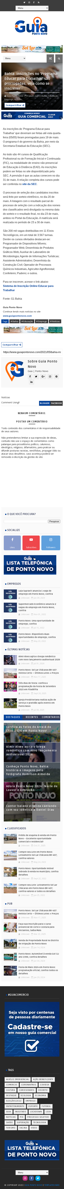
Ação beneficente (43, 1079)
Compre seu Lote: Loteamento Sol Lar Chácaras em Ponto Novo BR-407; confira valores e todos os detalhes (38, 888)
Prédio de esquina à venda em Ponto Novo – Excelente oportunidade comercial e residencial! (37, 838)
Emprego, (9, 99)
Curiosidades (26, 1090)
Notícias (11, 1117)
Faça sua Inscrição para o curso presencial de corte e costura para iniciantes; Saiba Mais (36, 927)
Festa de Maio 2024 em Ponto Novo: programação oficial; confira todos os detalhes (38, 970)
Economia (40, 1095)
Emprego (31, 1101)
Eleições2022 (14, 1101)
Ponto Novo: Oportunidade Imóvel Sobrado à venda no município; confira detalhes (38, 871)
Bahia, (45, 95)
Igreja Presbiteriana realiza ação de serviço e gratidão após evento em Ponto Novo (37, 703)
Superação (23, 1122)
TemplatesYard (51, 1185)
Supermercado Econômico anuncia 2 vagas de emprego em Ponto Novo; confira (37, 607)
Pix (21, 1117)
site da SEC (29, 184)
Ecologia (26, 1095)
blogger (44, 403)
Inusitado (20, 1111)
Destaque (11, 1095)
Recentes (32, 717)
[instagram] (29, 2)
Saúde (9, 1122)
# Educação (27, 321)
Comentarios (51, 717)
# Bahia (14, 321)
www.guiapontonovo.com (17, 315)
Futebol (46, 1106)
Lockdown (36, 1111)
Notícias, (18, 99)
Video (34, 1128)
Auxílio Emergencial (17, 1079)
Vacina (23, 1128)
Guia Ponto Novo (34, 1185)
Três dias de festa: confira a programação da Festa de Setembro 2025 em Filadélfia (37, 686)
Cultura (10, 1090)
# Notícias (55, 321)
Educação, (53, 95)
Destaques (13, 717)
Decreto (43, 1090)
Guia (8, 1111)
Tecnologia (39, 1122)
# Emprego (41, 321)
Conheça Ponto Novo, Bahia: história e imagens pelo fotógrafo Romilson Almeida (28, 770)
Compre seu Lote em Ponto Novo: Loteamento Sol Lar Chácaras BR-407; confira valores (38, 855)
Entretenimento (15, 1106)
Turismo (11, 1128)
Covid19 (44, 1085)
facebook (56, 403)
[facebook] (34, 2)
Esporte (33, 1106)
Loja (48, 1111)
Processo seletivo (38, 1117)
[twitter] (24, 2)
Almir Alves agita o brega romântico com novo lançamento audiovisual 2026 (31, 750)
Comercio (11, 1085)
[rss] (38, 2)
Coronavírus (28, 1085)
